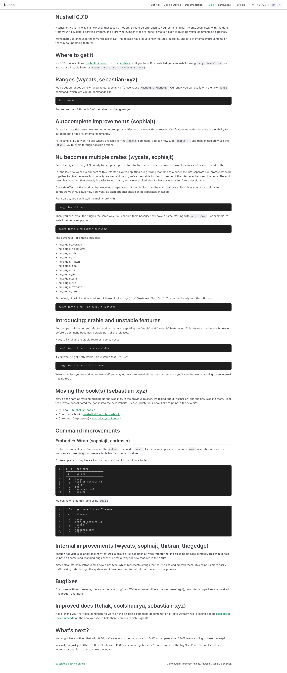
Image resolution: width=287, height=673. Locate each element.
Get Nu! (155, 4)
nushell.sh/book (82, 410)
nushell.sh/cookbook (105, 418)
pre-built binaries (96, 63)
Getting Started (172, 4)
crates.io (125, 63)
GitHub (241, 4)
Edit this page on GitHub (71, 663)
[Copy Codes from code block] (227, 101)
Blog (211, 4)
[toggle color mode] (253, 5)
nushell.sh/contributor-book (101, 414)
